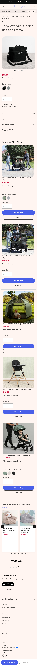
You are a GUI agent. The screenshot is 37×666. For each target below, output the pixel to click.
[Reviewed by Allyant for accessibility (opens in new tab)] (4, 654)
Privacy (4, 642)
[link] (6, 33)
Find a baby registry (8, 607)
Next (34, 527)
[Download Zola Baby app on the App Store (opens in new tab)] (8, 584)
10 (24, 555)
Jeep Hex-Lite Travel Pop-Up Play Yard (17, 324)
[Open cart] (34, 6)
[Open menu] (3, 6)
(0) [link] (13, 33)
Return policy (6, 617)
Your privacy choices (8, 647)
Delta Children (7, 22)
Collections (16, 11)
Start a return (6, 614)
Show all (4, 507)
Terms (4, 645)
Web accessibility (7, 650)
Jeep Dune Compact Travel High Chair (17, 389)
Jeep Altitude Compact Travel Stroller (16, 455)
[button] (4, 88)
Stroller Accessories (18, 16)
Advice (4, 604)
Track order (5, 611)
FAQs (4, 623)
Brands (24, 11)
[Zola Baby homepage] (18, 6)
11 (25, 555)
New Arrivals (6, 11)
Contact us (5, 620)
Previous (2, 527)
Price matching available (11, 78)
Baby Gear (31, 11)
